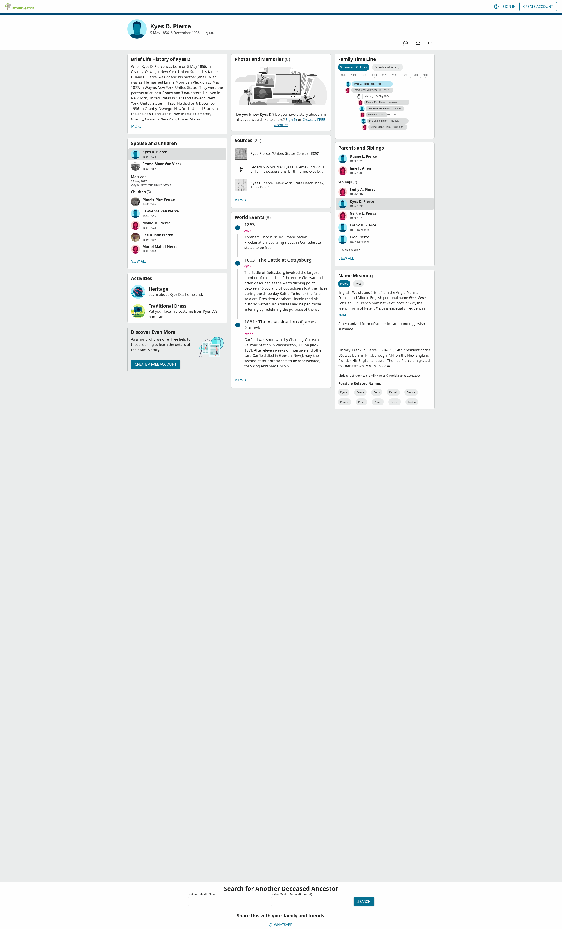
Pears (377, 402)
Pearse (344, 402)
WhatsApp (283, 924)
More (136, 126)
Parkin (412, 402)
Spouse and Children (353, 67)
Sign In (509, 6)
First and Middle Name (202, 894)
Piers (377, 392)
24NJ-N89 (208, 33)
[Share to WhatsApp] (405, 43)
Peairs (394, 402)
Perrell (393, 392)
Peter (361, 402)
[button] (177, 154)
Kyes (358, 283)
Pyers (343, 392)
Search (364, 901)
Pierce (344, 283)
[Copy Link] (430, 43)
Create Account (538, 6)
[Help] (496, 6)
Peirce (360, 392)
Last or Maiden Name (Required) (291, 894)
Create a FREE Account (156, 364)
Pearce (411, 392)
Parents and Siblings (388, 67)
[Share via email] (418, 43)
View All (138, 261)
